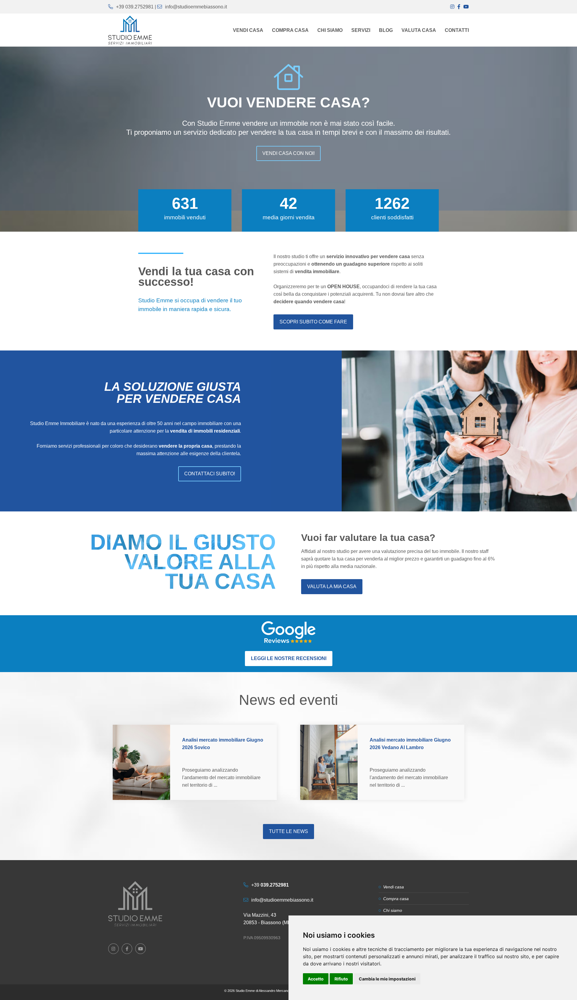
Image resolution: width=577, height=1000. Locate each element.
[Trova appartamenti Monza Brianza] (135, 903)
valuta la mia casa (331, 586)
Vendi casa (393, 886)
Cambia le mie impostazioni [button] (387, 978)
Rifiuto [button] (341, 978)
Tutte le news (288, 831)
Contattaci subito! (209, 473)
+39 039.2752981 (135, 6)
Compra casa (396, 898)
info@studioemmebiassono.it (196, 6)
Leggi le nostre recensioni (288, 658)
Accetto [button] (316, 978)
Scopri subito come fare (313, 321)
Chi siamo (392, 910)
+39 (270, 884)
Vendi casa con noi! (288, 153)
